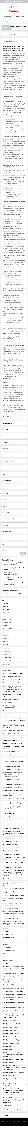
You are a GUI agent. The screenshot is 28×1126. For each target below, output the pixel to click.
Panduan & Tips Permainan (10, 841)
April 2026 (5, 606)
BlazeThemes (17, 1123)
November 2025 (7, 622)
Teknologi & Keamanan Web (10, 1036)
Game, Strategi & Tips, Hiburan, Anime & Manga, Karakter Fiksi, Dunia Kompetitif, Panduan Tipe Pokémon (13, 725)
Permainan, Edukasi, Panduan (10, 918)
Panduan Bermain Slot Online (10, 851)
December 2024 (7, 657)
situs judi (5, 928)
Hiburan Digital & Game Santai (11, 740)
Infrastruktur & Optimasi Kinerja (11, 751)
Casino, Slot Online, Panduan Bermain (13, 683)
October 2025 (6, 625)
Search (4, 550)
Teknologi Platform (8, 1062)
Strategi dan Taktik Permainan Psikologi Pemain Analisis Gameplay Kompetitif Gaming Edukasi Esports (13, 1015)
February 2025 (6, 651)
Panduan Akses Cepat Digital (10, 844)
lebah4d (5, 825)
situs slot (5, 468)
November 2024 (7, 661)
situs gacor (6, 512)
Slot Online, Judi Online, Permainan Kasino (14, 985)
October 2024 (6, 664)
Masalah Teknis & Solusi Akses (11, 828)
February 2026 (6, 613)
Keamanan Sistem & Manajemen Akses (13, 817)
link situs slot (6, 442)
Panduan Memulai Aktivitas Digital (12, 867)
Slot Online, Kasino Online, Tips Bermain (13, 988)
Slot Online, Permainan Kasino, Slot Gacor (14, 1007)
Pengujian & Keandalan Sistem (11, 892)
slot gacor (5, 429)
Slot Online (6, 963)
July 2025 (5, 635)
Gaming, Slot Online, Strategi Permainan (13, 734)
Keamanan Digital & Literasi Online (12, 787)
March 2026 (6, 609)
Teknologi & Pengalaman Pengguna (12, 1040)
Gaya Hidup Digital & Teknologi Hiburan (13, 737)
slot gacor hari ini (7, 960)
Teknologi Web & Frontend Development (13, 1072)
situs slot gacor (7, 480)
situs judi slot (6, 931)
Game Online (6, 711)
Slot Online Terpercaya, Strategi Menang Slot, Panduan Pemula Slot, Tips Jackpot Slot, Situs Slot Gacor (13, 975)
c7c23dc (6, 53)
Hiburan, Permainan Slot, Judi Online (12, 743)
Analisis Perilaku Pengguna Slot (11, 676)
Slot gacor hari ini (7, 461)
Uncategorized (7, 1105)
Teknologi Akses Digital (9, 1046)
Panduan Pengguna (8, 879)
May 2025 (5, 641)
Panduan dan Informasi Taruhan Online (13, 854)
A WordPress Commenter (10, 593)
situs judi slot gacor (8, 934)
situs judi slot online (8, 937)
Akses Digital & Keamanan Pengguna (12, 673)
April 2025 (5, 645)
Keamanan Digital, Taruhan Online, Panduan (14, 799)
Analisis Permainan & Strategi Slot (12, 679)
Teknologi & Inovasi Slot (9, 1030)
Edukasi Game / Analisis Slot (10, 699)
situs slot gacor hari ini (9, 519)
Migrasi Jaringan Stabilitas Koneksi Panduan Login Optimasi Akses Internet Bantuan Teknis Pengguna (13, 833)
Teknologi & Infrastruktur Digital (11, 1024)
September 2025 (7, 629)
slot (4, 474)
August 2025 (6, 632)
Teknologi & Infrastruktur (9, 1020)
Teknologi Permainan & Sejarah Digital (13, 1059)
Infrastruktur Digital (8, 755)
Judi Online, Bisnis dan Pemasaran (12, 758)
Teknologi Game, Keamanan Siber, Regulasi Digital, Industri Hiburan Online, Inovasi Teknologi (14, 1054)
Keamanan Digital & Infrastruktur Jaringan (14, 784)
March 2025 (6, 648)
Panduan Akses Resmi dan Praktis (12, 847)
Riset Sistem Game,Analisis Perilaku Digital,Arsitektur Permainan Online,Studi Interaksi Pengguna (13, 923)
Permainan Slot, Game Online (10, 908)
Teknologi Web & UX (8, 1076)
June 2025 (5, 638)
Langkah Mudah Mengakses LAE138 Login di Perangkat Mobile (13, 1)
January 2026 (6, 616)
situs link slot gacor (8, 423)
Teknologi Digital (7, 1049)
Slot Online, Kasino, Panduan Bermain (13, 991)
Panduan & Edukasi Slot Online (11, 838)
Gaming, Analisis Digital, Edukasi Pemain (13, 730)
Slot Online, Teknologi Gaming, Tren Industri (14, 1011)
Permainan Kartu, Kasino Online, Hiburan (13, 895)
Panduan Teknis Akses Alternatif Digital (13, 888)
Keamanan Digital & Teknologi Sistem (13, 790)
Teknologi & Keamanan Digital (11, 1033)
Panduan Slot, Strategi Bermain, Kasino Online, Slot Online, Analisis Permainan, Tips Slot (13, 883)
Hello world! (22, 593)
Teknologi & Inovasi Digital (10, 1027)
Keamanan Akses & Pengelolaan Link (12, 769)
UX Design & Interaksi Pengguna (11, 1109)
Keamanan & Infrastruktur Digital (11, 766)
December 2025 (7, 619)
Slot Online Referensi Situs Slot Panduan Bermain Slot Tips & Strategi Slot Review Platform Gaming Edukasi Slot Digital (13, 968)
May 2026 (5, 603)
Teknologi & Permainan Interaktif (11, 1043)
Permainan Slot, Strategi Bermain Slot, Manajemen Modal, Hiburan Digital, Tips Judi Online (13, 913)
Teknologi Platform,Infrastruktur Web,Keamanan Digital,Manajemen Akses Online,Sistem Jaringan (14, 1067)
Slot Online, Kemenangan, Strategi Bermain (14, 994)
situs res (5, 941)
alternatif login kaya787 (9, 396)
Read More (5, 416)
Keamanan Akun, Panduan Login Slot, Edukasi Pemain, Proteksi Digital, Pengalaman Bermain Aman (12, 774)
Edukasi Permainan (8, 702)
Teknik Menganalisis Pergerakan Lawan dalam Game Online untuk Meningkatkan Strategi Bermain (13, 48)
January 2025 (6, 654)
